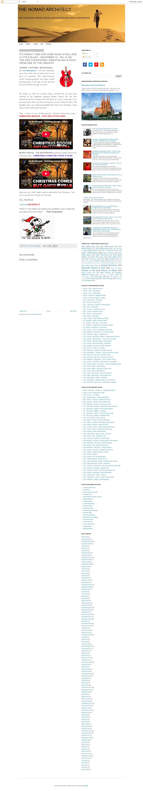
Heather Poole (87, 494)
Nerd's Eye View (88, 508)
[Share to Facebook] (54, 246)
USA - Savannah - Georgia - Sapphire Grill (96, 468)
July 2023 (84, 591)
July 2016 (84, 667)
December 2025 (86, 541)
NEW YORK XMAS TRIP (90, 265)
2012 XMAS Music (88, 246)
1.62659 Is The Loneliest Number (93, 197)
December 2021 (86, 614)
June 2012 (85, 744)
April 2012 (85, 749)
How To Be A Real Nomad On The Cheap (104, 128)
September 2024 (87, 564)
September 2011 (87, 756)
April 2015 (85, 683)
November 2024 (86, 559)
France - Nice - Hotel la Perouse (93, 288)
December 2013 (86, 703)
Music (118, 263)
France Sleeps (118, 261)
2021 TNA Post (90, 259)
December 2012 (86, 731)
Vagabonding (87, 526)
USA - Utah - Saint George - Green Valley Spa (97, 375)
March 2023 (85, 600)
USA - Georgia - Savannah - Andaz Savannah (97, 345)
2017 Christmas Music (110, 250)
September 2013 (87, 710)
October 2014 (86, 692)
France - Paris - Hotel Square (92, 293)
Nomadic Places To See (93, 268)
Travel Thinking (106, 278)
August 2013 (85, 712)
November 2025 (86, 544)
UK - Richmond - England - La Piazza (94, 411)
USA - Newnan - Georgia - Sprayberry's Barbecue (98, 450)
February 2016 (86, 669)
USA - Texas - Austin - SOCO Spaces (94, 366)
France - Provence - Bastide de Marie (94, 295)
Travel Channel (88, 522)
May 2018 (85, 639)
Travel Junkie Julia (89, 524)
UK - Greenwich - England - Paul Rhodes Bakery (98, 408)
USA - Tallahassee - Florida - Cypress (94, 475)
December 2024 (86, 557)
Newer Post (23, 311)
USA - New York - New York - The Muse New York (98, 357)
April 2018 (85, 642)
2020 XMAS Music (115, 257)
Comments (87, 57)
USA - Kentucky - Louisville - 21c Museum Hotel (97, 350)
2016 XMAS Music (90, 250)
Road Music (102, 274)
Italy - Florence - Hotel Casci (91, 302)
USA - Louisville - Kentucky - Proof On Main (96, 438)
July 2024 (84, 569)
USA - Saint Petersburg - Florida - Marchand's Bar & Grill (100, 461)
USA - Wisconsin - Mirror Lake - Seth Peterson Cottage (99, 382)
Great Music (97, 263)
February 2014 (86, 699)
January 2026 (86, 539)
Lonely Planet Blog (89, 503)
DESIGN (48, 44)
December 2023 (86, 585)
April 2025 (85, 550)
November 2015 (86, 676)
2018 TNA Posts (108, 253)
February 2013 (86, 726)
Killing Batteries (88, 499)
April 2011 (85, 767)
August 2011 (85, 758)
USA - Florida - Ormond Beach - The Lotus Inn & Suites (99, 339)
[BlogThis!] (50, 246)
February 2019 (86, 630)
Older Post (73, 311)
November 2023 (86, 587)
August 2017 (85, 651)
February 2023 (86, 603)
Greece (104, 263)
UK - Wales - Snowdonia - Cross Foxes (95, 327)
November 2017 (86, 648)
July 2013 (84, 715)
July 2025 (84, 546)
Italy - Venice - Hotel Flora (91, 316)
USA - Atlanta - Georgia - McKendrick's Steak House (99, 422)
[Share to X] (52, 246)
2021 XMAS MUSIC (108, 259)
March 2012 (85, 751)
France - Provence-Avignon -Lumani (94, 298)
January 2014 (86, 701)
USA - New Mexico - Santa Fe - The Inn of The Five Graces (101, 352)
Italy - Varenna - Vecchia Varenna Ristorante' (96, 402)
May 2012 (85, 746)
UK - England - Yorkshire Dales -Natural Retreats (98, 325)
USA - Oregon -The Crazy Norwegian (94, 456)
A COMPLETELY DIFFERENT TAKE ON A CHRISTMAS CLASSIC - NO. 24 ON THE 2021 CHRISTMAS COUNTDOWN (106, 229)
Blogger (85, 786)
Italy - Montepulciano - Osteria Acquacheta (96, 397)
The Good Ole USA (98, 276)
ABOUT (28, 44)
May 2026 (85, 537)
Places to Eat (88, 270)
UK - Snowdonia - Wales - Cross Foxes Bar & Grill (98, 413)
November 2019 (86, 626)
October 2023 (86, 589)
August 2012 (85, 740)
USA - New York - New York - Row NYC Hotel (96, 355)
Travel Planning (91, 278)
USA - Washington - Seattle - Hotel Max (95, 377)
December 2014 (86, 687)
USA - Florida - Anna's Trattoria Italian (94, 431)
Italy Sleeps (111, 263)
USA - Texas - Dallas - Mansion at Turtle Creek (97, 368)
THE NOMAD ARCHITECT (44, 9)
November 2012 (86, 733)
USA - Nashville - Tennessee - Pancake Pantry (97, 447)
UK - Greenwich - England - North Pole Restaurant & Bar (100, 406)
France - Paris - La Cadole (91, 395)
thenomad (29, 204)
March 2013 (85, 724)
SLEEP (35, 44)
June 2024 (85, 571)
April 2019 (85, 628)
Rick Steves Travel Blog (90, 517)
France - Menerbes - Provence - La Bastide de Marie (99, 390)
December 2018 (86, 635)
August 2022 (85, 612)
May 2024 (85, 573)
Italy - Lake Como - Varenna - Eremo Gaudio (96, 304)
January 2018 (86, 644)
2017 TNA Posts (90, 253)
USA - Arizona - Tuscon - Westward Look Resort (97, 329)
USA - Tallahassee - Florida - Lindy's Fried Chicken (98, 477)
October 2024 (86, 562)
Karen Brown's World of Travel (92, 497)
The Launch (113, 276)
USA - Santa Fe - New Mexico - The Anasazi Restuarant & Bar (101, 465)
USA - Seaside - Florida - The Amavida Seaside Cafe (99, 470)
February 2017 (86, 658)
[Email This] (48, 246)
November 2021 (86, 616)
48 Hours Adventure (89, 487)
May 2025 (85, 548)
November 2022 (86, 610)
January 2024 (86, 582)
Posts (86, 53)
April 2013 (85, 721)
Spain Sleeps (114, 274)
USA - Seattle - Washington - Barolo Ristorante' (97, 472)
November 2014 (86, 690)
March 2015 (85, 685)
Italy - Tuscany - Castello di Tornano (94, 309)
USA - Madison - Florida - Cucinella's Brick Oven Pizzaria (100, 440)
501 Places (86, 490)
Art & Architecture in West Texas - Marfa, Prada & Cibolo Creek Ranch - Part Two (107, 186)
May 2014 (85, 694)
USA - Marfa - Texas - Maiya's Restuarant (95, 445)
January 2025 (86, 555)
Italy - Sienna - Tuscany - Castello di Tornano (96, 399)
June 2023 (85, 594)
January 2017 (86, 660)
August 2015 (85, 678)
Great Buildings (88, 263)
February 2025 (86, 553)
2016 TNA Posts (117, 248)
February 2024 (86, 580)
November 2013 (86, 705)
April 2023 (85, 598)
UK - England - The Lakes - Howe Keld (95, 323)
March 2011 (85, 769)
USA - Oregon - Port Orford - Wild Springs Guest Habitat (100, 361)
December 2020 (86, 619)
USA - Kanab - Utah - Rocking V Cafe (94, 436)
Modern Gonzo (87, 506)
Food (109, 261)
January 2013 (86, 728)
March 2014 (85, 696)
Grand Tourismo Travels (90, 492)
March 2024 (85, 578)
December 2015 (86, 674)
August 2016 (85, 664)
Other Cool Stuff (115, 268)
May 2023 (85, 596)
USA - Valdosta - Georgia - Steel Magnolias (96, 479)
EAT (42, 44)
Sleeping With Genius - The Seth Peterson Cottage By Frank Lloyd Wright (105, 207)
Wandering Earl (88, 528)
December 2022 (86, 607)
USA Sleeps (87, 280)
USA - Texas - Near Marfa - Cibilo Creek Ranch (97, 373)
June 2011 (85, 762)
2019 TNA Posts (102, 255)
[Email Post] (44, 245)
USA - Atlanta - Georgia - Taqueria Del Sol (95, 424)
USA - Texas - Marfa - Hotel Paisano (94, 371)
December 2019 (86, 623)
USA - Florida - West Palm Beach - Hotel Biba (97, 343)
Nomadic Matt (87, 512)
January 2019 (86, 632)
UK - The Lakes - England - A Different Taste (96, 415)
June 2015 (85, 680)
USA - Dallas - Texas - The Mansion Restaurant (97, 429)
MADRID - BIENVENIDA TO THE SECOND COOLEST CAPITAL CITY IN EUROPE (105, 140)
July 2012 (84, 742)
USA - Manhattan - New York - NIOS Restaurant (97, 443)
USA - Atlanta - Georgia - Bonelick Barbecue (96, 420)
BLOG (21, 44)
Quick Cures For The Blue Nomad (96, 272)
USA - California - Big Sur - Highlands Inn (95, 334)
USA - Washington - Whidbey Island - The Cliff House (99, 380)
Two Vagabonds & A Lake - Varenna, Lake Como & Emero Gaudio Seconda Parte (107, 217)
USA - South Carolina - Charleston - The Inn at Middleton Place (102, 364)
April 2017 (85, 653)
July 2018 (84, 637)
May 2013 (85, 719)
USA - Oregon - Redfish (90, 454)
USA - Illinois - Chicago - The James (94, 348)
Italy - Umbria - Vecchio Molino (92, 313)
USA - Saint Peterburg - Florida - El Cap (95, 459)
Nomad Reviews (109, 265)
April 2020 (85, 621)
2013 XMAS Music (107, 246)
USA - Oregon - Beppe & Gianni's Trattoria (96, 452)
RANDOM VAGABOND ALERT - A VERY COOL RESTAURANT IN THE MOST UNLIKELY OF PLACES (106, 152)
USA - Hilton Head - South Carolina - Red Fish (97, 434)
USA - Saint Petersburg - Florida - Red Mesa (96, 463)
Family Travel (99, 261)
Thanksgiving (85, 276)
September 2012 (87, 737)
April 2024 (85, 575)
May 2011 (84, 765)
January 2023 (86, 605)
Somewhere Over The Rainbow (93, 85)
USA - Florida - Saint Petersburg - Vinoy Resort (97, 341)
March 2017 (85, 655)
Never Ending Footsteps (90, 510)
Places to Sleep (109, 270)
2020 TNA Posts (97, 257)
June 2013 (85, 717)
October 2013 (86, 708)
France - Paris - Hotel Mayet (91, 291)
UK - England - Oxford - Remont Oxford (95, 320)
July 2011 (84, 760)
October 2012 (86, 735)
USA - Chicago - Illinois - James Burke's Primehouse (99, 427)
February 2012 (86, 753)
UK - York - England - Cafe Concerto (94, 418)
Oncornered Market (89, 515)
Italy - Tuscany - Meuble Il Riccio (93, 311)
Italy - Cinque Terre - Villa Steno (92, 300)
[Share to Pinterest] (56, 246)
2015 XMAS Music (102, 248)
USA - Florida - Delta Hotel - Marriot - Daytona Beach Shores (101, 336)
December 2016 (86, 662)
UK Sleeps (119, 278)
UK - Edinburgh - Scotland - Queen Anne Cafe (97, 404)
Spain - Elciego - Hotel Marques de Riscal (96, 318)
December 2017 (86, 646)
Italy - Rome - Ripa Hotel (90, 307)
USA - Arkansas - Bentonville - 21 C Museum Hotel (98, 332)
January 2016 (86, 671)
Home (48, 311)
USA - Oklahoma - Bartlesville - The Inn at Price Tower (99, 359)
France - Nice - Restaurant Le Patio (94, 392)
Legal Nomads (87, 501)
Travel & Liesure (88, 519)
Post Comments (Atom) (34, 314)
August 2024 (85, 566)
